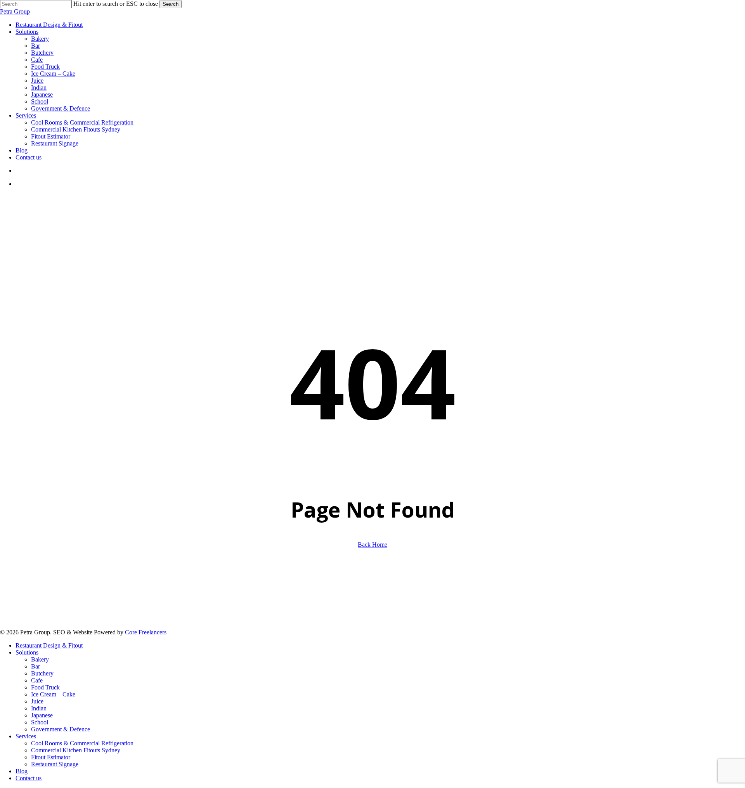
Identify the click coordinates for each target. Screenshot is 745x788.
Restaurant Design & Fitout (49, 645)
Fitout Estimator (50, 757)
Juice (37, 701)
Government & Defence (60, 729)
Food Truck (45, 687)
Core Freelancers (145, 632)
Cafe (37, 680)
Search (170, 4)
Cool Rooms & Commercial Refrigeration (82, 743)
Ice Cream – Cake (53, 694)
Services (26, 736)
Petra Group (15, 11)
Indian (39, 708)
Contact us (29, 778)
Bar (35, 666)
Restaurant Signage (54, 764)
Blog (22, 771)
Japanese (42, 715)
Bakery (40, 659)
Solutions (27, 652)
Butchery (42, 673)
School (39, 722)
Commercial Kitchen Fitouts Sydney (75, 750)
